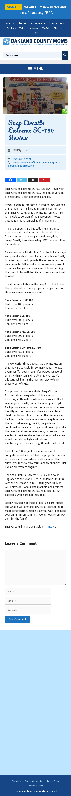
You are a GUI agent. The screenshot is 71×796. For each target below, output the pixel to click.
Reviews (27, 158)
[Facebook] (10, 180)
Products (17, 158)
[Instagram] (22, 180)
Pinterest (58, 28)
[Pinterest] (44, 180)
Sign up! (13, 7)
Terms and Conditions (34, 781)
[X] (33, 180)
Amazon (50, 526)
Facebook (11, 28)
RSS (36, 33)
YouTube (46, 28)
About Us (9, 23)
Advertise (21, 23)
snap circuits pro (25, 165)
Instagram (34, 28)
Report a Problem (35, 786)
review (16, 162)
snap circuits (42, 162)
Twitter (22, 28)
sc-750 (32, 162)
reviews (24, 162)
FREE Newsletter (38, 23)
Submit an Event (56, 23)
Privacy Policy (53, 781)
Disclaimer (16, 781)
